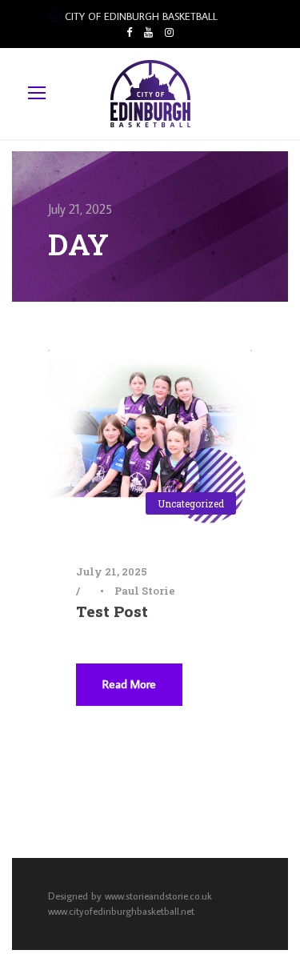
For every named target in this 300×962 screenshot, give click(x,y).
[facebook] (129, 32)
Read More (129, 683)
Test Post (112, 611)
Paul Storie (144, 590)
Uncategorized (191, 503)
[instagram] (169, 32)
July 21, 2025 (111, 571)
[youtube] (148, 32)
